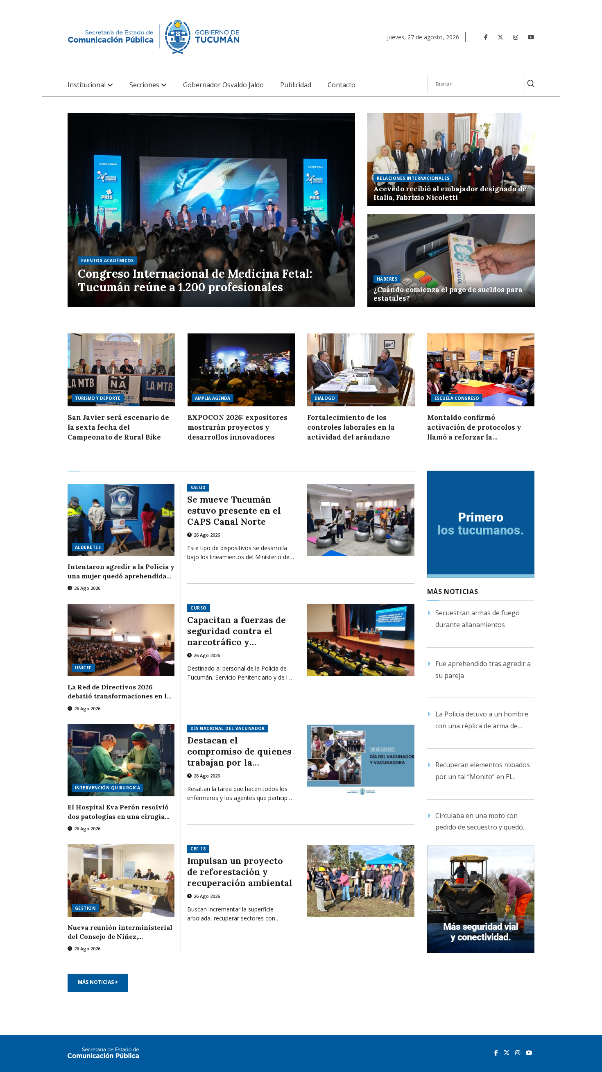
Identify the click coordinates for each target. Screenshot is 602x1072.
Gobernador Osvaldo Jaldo (223, 85)
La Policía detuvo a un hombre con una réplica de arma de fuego (481, 720)
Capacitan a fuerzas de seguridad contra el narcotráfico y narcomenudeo (236, 631)
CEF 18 (198, 849)
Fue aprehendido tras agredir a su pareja (483, 669)
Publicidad (295, 85)
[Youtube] (531, 37)
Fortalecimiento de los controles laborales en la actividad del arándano (351, 427)
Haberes (387, 279)
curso (198, 608)
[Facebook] (486, 37)
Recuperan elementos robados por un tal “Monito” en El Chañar (482, 771)
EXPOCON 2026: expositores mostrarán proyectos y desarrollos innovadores (237, 427)
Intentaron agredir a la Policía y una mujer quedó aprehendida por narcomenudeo (121, 571)
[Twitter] (500, 37)
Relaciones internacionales (413, 178)
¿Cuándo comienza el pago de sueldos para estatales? (448, 294)
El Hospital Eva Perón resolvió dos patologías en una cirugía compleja (118, 812)
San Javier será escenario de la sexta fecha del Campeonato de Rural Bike (118, 427)
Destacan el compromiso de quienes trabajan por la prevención (239, 751)
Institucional (87, 85)
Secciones (145, 85)
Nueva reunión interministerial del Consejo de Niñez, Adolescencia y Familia (120, 932)
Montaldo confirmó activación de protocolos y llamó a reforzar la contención (474, 427)
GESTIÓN (85, 908)
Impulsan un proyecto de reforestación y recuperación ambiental (239, 871)
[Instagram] (515, 37)
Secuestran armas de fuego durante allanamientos (477, 618)
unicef (83, 668)
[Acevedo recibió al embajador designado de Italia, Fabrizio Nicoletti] (451, 159)
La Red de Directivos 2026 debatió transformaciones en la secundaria (119, 692)
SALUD (198, 487)
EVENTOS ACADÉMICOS (107, 260)
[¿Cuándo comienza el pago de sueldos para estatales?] (451, 260)
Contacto (341, 85)
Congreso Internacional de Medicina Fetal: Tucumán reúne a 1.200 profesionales (195, 281)
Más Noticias (96, 982)
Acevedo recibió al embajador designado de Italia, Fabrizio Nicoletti (450, 193)
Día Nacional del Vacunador (227, 728)
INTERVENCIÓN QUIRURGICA (107, 788)
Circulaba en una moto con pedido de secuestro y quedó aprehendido (479, 822)
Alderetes (88, 547)
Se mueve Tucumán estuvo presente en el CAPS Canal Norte (234, 510)
